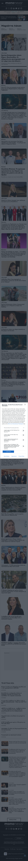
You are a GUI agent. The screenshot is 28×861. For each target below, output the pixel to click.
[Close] (25, 405)
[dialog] (14, 430)
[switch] (23, 430)
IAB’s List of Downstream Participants (15, 423)
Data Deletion (6, 456)
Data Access (14, 456)
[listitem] (14, 427)
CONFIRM (8, 451)
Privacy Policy (21, 456)
